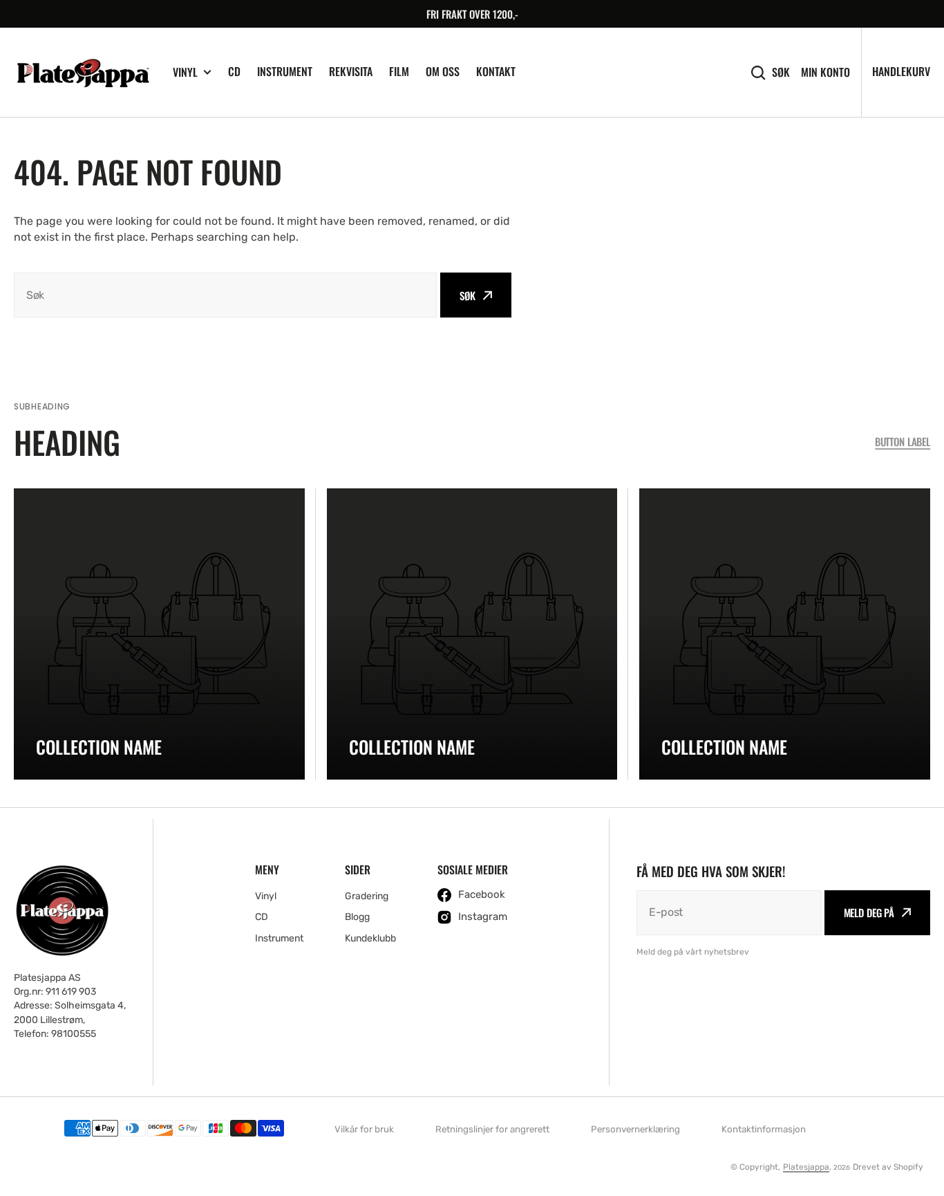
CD (234, 71)
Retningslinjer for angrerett (492, 1129)
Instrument (284, 71)
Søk (781, 72)
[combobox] (225, 295)
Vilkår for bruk (364, 1129)
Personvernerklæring (635, 1129)
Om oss (443, 71)
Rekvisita (350, 71)
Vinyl (185, 72)
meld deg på (869, 912)
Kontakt (496, 71)
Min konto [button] (825, 72)
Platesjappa (806, 1167)
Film (399, 71)
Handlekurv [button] (901, 71)
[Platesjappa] (83, 72)
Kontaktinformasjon (763, 1129)
